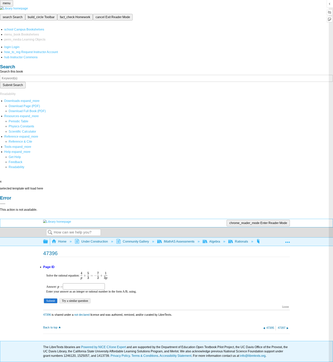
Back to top (50, 327)
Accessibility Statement (175, 355)
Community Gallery (136, 241)
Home (62, 241)
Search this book (11, 71)
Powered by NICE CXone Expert (104, 347)
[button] (15, 162)
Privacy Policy (120, 355)
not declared (82, 314)
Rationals (241, 241)
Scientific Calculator (22, 131)
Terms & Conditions (144, 355)
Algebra (215, 241)
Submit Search (13, 85)
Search (50, 232)
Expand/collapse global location (287, 240)
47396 (47, 314)
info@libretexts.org (252, 355)
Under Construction (95, 241)
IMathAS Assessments (179, 241)
